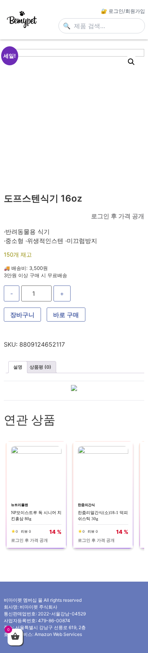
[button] (131, 62)
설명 (17, 367)
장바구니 (22, 315)
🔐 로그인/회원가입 (123, 11)
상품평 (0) (40, 367)
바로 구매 (66, 315)
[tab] (17, 367)
